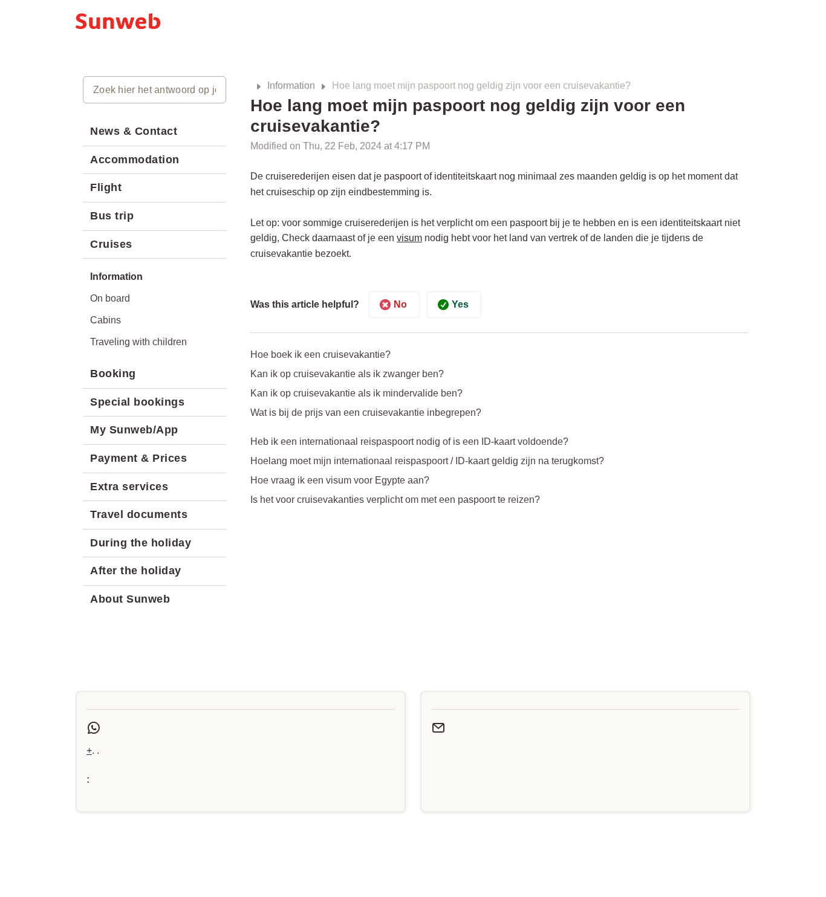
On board (110, 298)
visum (409, 238)
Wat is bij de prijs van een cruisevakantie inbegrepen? (365, 412)
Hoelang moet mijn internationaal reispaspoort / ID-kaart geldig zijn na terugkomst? (427, 461)
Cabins (105, 320)
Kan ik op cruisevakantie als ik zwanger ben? (347, 374)
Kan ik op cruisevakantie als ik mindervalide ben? (356, 393)
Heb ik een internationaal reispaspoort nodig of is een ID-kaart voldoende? (409, 441)
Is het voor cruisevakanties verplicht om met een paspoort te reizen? (395, 499)
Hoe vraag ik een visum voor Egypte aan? (339, 480)
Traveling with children (138, 342)
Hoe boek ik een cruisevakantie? (320, 354)
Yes (460, 304)
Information (291, 85)
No (400, 304)
